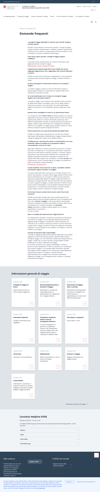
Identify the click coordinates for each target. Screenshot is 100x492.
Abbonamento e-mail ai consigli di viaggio (41, 66)
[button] (9, 16)
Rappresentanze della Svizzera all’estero (59, 465)
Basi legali (42, 488)
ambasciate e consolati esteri (37, 164)
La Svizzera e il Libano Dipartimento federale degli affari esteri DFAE (35, 7)
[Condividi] (95, 22)
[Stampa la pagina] (92, 21)
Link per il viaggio (33, 211)
